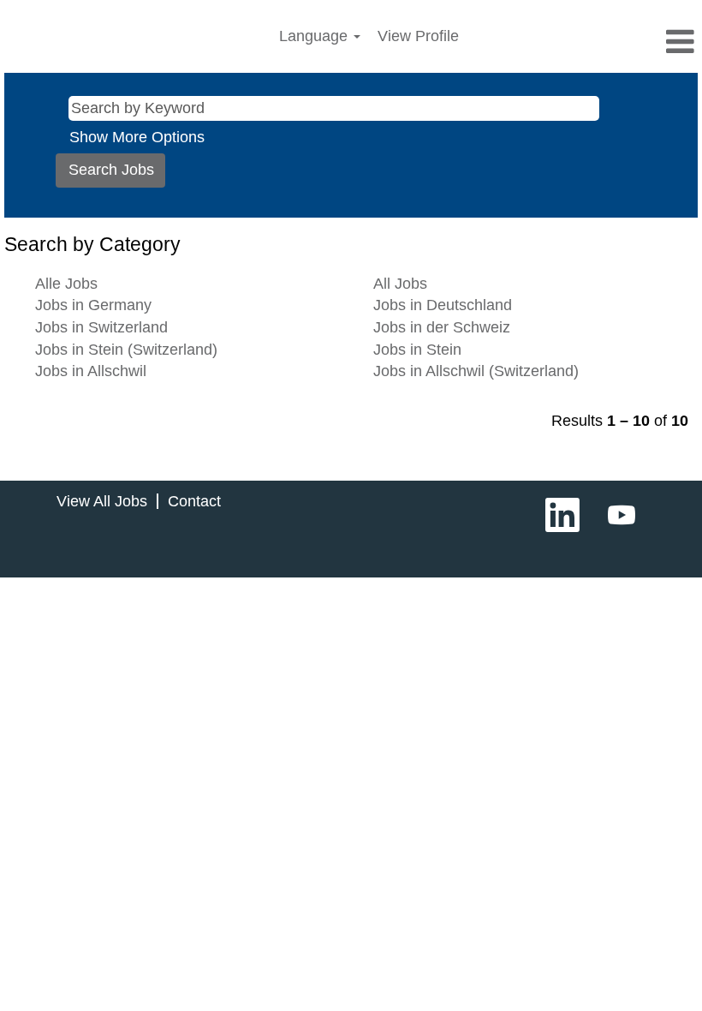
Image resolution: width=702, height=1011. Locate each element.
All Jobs (400, 283)
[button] (585, 43)
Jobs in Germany (93, 305)
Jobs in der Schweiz (441, 327)
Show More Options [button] (137, 137)
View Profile (418, 36)
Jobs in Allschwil (90, 371)
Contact (194, 501)
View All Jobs (102, 501)
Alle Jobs (66, 283)
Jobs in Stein (417, 349)
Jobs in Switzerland (101, 327)
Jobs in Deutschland (442, 305)
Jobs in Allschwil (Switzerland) (476, 371)
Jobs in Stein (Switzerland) (126, 349)
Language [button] (315, 36)
